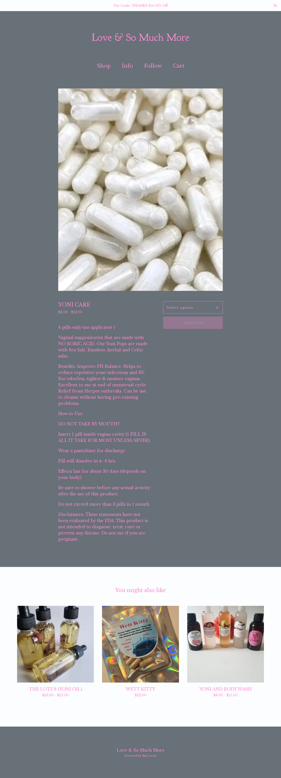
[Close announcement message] (275, 5)
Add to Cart (193, 323)
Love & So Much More (140, 38)
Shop (104, 66)
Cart (180, 65)
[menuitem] (104, 66)
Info (127, 66)
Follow (153, 66)
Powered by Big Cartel (140, 755)
